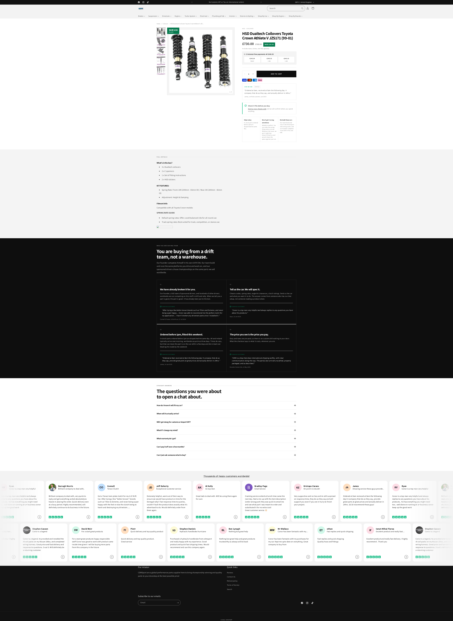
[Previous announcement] (192, 2)
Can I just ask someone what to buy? (171, 455)
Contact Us (231, 577)
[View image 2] (161, 41)
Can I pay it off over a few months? (171, 446)
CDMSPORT (229, 620)
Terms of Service (233, 585)
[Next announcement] (261, 2)
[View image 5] (161, 70)
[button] (312, 8)
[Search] (302, 8)
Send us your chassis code (257, 109)
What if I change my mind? (167, 430)
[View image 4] (161, 61)
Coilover (165, 24)
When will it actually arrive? (168, 413)
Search (229, 589)
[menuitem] (142, 16)
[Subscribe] (177, 603)
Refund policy (232, 581)
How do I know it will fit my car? (169, 405)
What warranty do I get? (166, 438)
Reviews (230, 572)
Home (158, 24)
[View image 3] (161, 51)
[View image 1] (161, 31)
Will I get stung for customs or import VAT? (174, 422)
